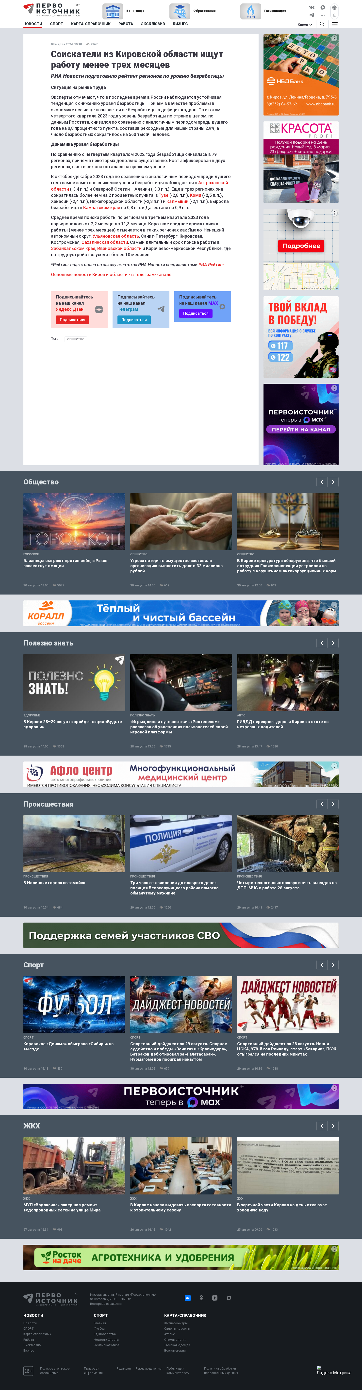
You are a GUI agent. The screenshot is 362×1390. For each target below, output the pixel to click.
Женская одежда (177, 1345)
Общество (75, 339)
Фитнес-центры (176, 1323)
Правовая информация (93, 1371)
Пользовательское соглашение (54, 1371)
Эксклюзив (32, 1345)
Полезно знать (48, 643)
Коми (195, 195)
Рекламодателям (149, 1368)
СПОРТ (28, 1328)
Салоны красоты (177, 1328)
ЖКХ (31, 1126)
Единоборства (105, 1334)
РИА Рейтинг (211, 264)
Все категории (175, 1350)
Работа (28, 1339)
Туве (163, 195)
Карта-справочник (37, 1334)
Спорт (33, 965)
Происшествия (48, 804)
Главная (100, 1323)
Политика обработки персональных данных (221, 1371)
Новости (33, 1315)
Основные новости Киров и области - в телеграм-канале (111, 274)
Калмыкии (177, 201)
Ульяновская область (116, 236)
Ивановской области (119, 248)
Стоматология (175, 1339)
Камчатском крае (101, 207)
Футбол (99, 1328)
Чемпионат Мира (106, 1345)
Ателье (169, 1334)
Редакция (124, 1368)
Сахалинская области (105, 242)
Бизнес (28, 1350)
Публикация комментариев (177, 1371)
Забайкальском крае (73, 248)
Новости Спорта (106, 1339)
